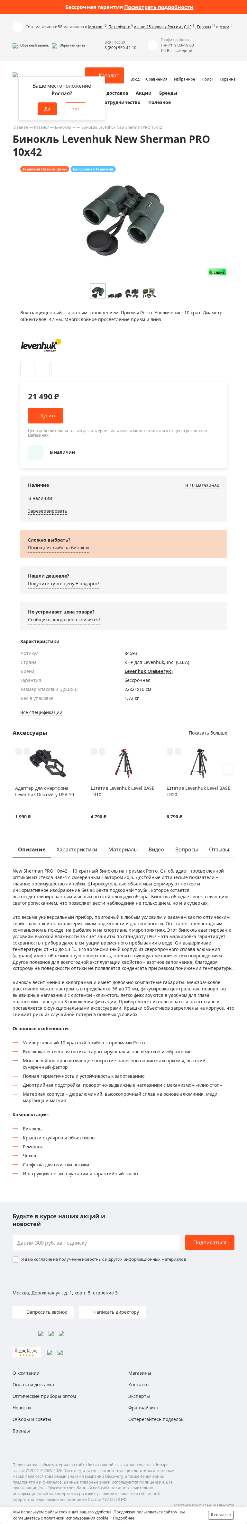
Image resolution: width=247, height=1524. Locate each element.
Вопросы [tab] (186, 849)
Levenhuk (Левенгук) (148, 671)
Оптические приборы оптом (44, 1396)
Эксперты (139, 1396)
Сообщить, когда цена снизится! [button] (64, 619)
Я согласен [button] (221, 1515)
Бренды (168, 93)
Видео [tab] (156, 849)
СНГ (187, 27)
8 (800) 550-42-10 (120, 47)
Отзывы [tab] (219, 849)
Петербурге (119, 27)
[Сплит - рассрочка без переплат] (217, 272)
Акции (143, 93)
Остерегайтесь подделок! (156, 1419)
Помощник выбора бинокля (58, 547)
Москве (95, 27)
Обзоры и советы (32, 1419)
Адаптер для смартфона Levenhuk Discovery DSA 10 (44, 791)
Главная (20, 127)
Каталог (41, 127)
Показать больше (208, 733)
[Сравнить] (43, 369)
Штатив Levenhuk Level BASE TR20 (198, 791)
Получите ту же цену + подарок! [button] (63, 583)
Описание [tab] (31, 849)
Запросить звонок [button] (46, 1312)
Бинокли (63, 127)
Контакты (139, 1384)
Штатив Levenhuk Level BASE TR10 (122, 791)
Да (47, 109)
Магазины (139, 1373)
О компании (26, 1373)
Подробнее (123, 1518)
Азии (224, 27)
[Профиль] (135, 72)
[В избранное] (27, 369)
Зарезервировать (47, 511)
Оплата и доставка (106, 93)
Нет (75, 109)
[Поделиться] (58, 369)
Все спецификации (41, 712)
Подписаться (209, 1242)
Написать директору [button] (115, 1312)
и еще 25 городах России (158, 27)
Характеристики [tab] (77, 849)
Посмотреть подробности (159, 7)
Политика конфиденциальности (203, 1505)
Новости (22, 1408)
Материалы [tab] (123, 849)
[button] (31, 45)
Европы (204, 27)
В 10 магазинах (202, 485)
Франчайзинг (143, 1408)
